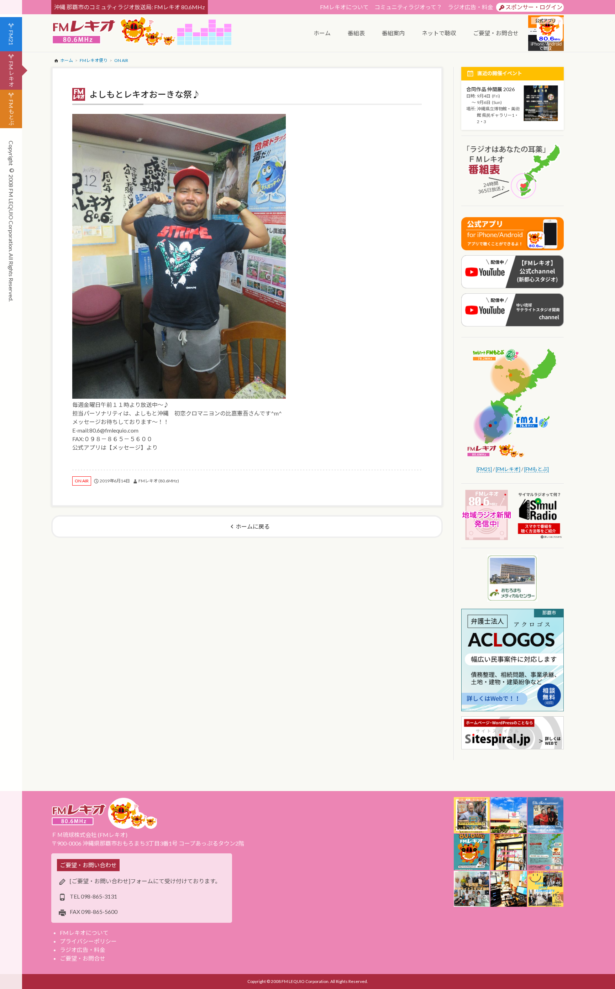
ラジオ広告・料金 (470, 7)
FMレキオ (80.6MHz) (158, 480)
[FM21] (484, 469)
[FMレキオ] (508, 469)
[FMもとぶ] (536, 469)
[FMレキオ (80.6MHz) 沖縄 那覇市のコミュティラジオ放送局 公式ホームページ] (114, 32)
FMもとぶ (11, 112)
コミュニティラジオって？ (408, 7)
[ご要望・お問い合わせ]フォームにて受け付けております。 (145, 881)
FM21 (11, 37)
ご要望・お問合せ (82, 958)
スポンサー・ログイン (533, 7)
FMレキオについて (344, 7)
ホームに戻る (253, 526)
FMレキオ (11, 74)
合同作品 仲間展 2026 (490, 89)
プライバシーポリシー (88, 941)
